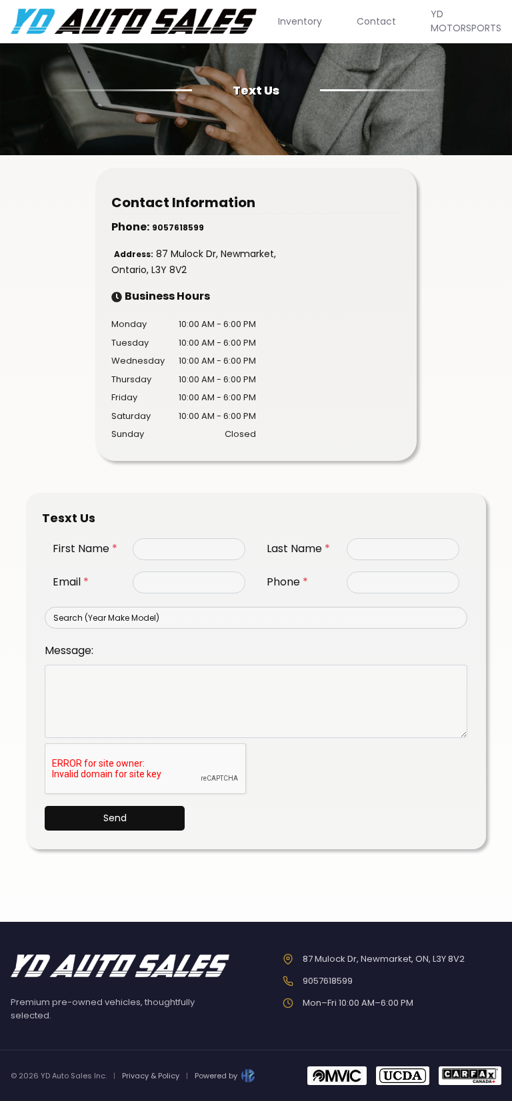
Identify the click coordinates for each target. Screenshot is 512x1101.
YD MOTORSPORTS (466, 21)
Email (71, 581)
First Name (85, 548)
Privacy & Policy (150, 1075)
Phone (287, 581)
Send (115, 818)
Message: (69, 650)
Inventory (300, 21)
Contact (376, 21)
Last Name (298, 548)
